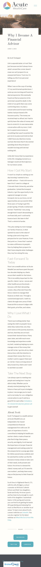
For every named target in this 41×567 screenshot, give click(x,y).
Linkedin (27, 544)
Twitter (13, 544)
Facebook (20, 537)
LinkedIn (25, 512)
